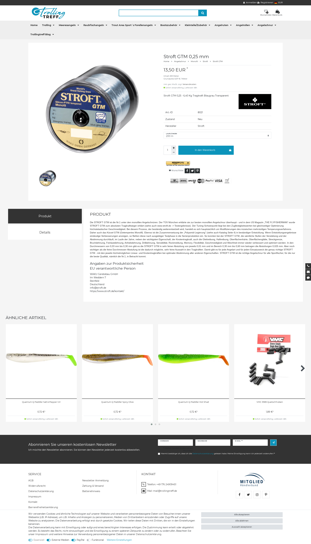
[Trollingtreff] (47, 12)
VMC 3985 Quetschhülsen (270, 402)
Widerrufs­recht (37, 485)
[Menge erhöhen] (173, 148)
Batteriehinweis (91, 491)
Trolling (47, 25)
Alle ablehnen (241, 520)
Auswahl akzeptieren (242, 527)
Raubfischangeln (94, 25)
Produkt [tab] (45, 216)
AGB (31, 480)
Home (34, 25)
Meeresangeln (67, 25)
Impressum (34, 496)
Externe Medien (60, 539)
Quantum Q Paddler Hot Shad (193, 402)
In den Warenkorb (205, 150)
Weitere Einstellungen (119, 539)
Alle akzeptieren (242, 514)
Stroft (205, 61)
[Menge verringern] (173, 152)
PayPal (80, 539)
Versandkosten (189, 84)
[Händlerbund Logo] (252, 479)
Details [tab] (44, 232)
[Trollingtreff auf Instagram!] (257, 494)
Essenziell (39, 539)
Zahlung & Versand (93, 485)
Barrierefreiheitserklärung (43, 507)
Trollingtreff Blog (40, 34)
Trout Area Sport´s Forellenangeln (132, 25)
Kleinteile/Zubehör (196, 25)
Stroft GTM (218, 61)
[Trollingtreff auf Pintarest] (265, 494)
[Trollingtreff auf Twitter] (248, 494)
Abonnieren (273, 442)
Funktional (98, 539)
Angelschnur (266, 25)
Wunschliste (177, 170)
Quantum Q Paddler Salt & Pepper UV (41, 402)
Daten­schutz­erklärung (41, 491)
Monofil (194, 61)
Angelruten (222, 25)
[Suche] (203, 13)
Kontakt (32, 501)
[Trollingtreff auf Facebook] (239, 494)
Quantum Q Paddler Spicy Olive (117, 402)
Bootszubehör (169, 25)
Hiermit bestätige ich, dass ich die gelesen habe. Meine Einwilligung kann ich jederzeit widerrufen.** (218, 453)
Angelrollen (243, 25)
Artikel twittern (192, 170)
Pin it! (197, 170)
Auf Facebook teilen (187, 170)
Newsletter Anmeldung (95, 480)
